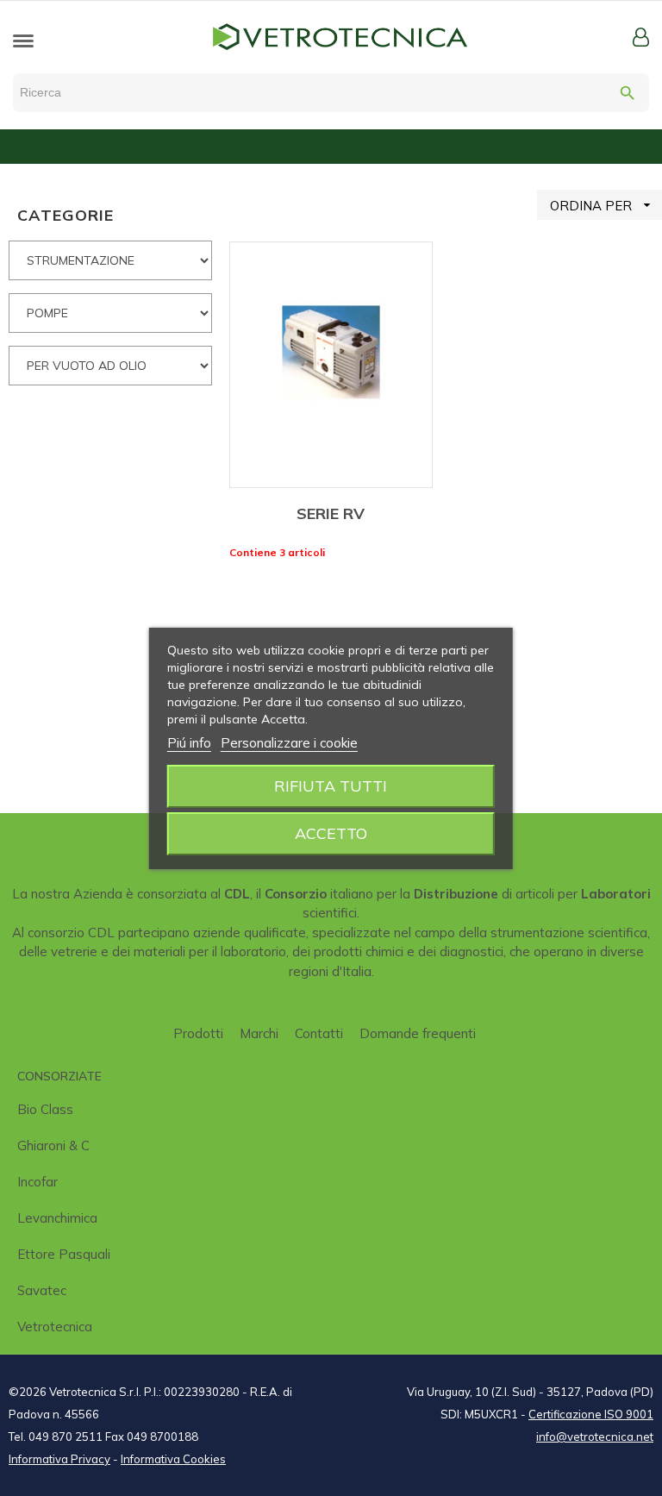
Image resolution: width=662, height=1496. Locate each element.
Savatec (41, 1290)
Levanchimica (57, 1218)
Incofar (37, 1182)
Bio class (45, 1109)
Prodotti (198, 1033)
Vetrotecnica (54, 1326)
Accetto (331, 833)
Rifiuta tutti (330, 786)
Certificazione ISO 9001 (590, 1414)
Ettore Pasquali (63, 1254)
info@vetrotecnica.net (594, 1436)
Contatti (319, 1033)
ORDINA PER (602, 205)
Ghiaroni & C (53, 1145)
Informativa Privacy (59, 1459)
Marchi (259, 1033)
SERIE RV (331, 513)
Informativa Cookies (173, 1459)
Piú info (189, 743)
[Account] (641, 37)
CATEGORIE (65, 215)
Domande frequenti (417, 1033)
